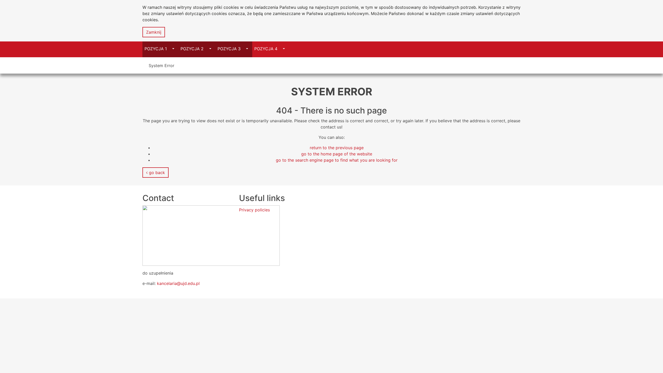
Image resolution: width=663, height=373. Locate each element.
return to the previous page (337, 147)
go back (156, 172)
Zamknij (153, 32)
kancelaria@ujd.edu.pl (178, 283)
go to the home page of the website (336, 153)
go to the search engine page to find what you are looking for (337, 160)
